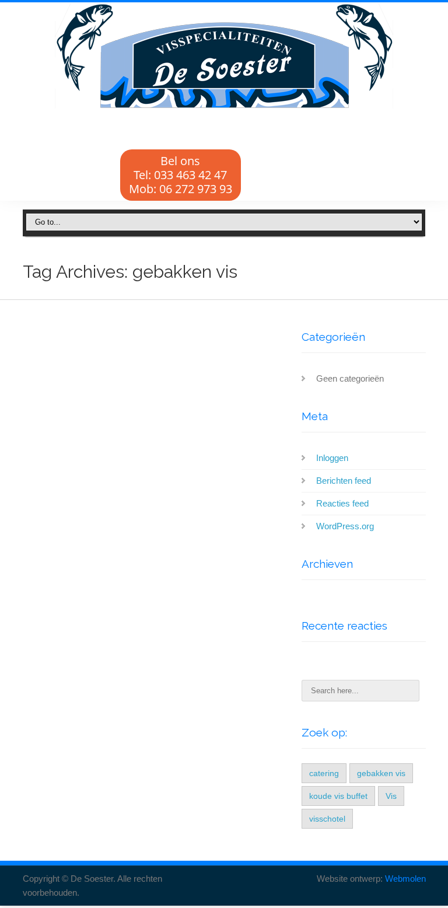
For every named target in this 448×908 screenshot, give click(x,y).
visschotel (327, 818)
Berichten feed (343, 481)
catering (324, 773)
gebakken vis (381, 773)
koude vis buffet (338, 796)
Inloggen (332, 458)
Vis (391, 796)
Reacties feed (342, 503)
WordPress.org (345, 526)
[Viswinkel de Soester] (224, 56)
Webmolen (405, 878)
